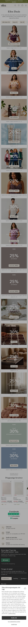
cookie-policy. (12, 613)
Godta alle (14, 618)
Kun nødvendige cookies (14, 621)
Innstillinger (14, 624)
